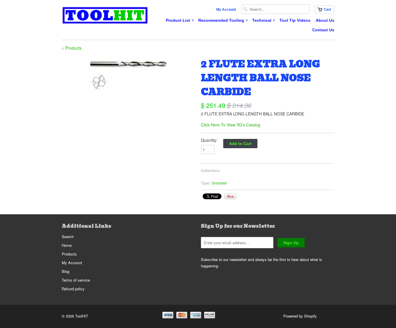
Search (68, 236)
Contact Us (323, 30)
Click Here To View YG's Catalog (230, 125)
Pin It (230, 196)
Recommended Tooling (222, 20)
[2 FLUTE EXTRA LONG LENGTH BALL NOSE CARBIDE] (128, 75)
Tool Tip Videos (294, 20)
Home (67, 245)
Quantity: (209, 140)
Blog (65, 271)
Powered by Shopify (300, 316)
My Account (226, 10)
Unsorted (218, 183)
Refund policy (73, 288)
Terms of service (76, 280)
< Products (71, 48)
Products (69, 254)
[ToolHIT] (105, 16)
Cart (327, 10)
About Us (325, 20)
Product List (179, 20)
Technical (263, 20)
